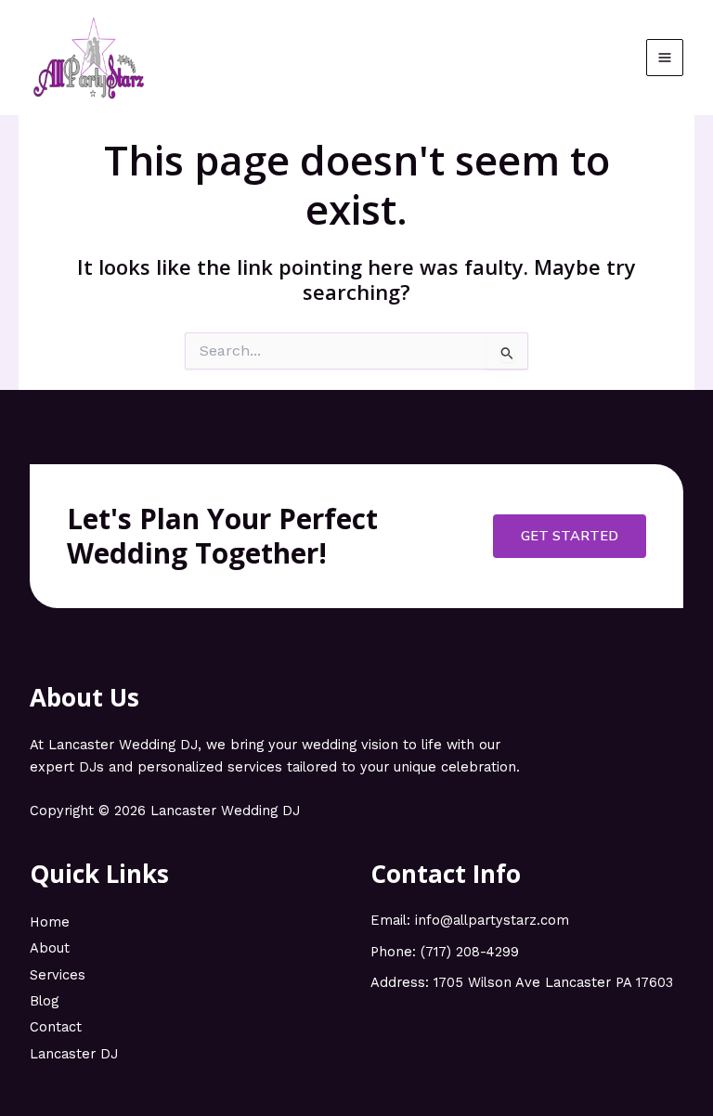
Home (50, 922)
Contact (56, 1027)
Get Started (569, 535)
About (50, 948)
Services (57, 975)
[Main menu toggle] (664, 57)
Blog (44, 1001)
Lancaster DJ (74, 1053)
